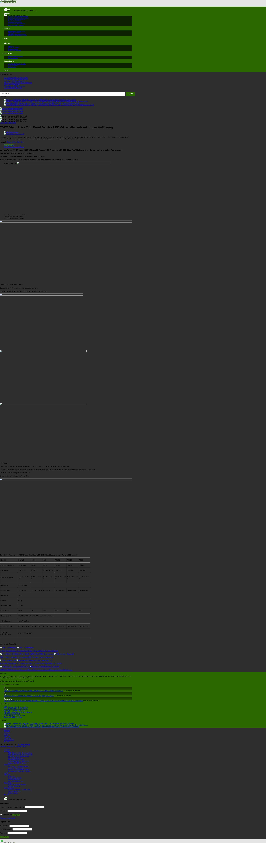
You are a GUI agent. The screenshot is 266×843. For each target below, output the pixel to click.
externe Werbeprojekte (14, 32)
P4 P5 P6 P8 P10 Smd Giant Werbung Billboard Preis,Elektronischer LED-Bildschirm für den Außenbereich (36, 670)
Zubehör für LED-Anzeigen (15, 25)
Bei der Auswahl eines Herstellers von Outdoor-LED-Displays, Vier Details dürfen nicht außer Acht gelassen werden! (43, 701)
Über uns (7, 43)
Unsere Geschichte (13, 47)
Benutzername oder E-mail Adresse (12, 807)
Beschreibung (9, 145)
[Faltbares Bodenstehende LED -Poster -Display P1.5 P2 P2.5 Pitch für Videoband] (11, 132)
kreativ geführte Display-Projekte (17, 35)
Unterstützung (9, 61)
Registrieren (4, 837)
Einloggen (16, 815)
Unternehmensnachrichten (15, 56)
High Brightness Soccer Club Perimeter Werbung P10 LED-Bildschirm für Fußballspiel (29, 651)
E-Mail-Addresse (6, 829)
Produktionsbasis (13, 49)
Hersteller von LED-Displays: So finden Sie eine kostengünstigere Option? (29, 696)
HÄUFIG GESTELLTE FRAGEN (17, 64)
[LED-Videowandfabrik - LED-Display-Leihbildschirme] (8, 1)
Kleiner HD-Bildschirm (14, 21)
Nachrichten (8, 53)
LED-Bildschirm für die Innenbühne (18, 16)
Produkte (7, 13)
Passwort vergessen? (7, 818)
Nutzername (4, 825)
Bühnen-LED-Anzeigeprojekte (16, 31)
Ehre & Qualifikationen (14, 50)
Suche (2, 91)
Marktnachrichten (13, 58)
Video (6, 38)
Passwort (3, 811)
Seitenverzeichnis (6, 746)
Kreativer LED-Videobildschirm (17, 19)
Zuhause (7, 9)
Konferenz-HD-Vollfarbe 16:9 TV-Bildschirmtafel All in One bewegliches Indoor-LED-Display (31, 663)
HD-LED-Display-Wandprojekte (17, 34)
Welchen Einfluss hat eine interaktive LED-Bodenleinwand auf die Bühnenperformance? (33, 691)
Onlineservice (12, 67)
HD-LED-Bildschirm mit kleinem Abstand (18, 83)
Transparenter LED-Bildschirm (16, 23)
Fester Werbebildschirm (15, 22)
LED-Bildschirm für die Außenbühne (18, 18)
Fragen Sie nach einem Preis (14, 147)
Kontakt (6, 70)
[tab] (68, 145)
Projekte (7, 28)
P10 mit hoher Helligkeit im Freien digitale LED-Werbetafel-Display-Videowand (26, 657)
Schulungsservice (13, 65)
